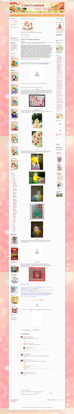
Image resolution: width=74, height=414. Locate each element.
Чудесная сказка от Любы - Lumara (14, 319)
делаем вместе (59, 84)
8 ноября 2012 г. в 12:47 (31, 347)
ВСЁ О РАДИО (39, 13)
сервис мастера (59, 104)
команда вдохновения (60, 95)
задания (58, 91)
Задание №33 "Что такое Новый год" (15, 186)
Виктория (37, 109)
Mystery (37, 149)
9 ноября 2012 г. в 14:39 (31, 372)
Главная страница (12, 13)
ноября (13, 180)
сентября (13, 220)
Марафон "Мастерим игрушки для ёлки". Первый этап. (14, 210)
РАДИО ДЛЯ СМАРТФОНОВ (47, 13)
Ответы (25, 341)
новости (58, 100)
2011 (12, 231)
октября (13, 219)
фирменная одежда (60, 108)
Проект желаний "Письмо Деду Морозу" (59, 68)
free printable (59, 56)
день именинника (59, 85)
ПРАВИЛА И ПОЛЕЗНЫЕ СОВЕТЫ (22, 13)
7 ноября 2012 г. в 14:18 (29, 336)
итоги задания (59, 92)
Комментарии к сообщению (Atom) (31, 394)
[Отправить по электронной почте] (34, 329)
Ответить (24, 339)
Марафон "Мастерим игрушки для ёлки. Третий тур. (14, 190)
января (13, 230)
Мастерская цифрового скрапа (59, 64)
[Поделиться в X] (36, 329)
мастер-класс (59, 98)
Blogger (52, 407)
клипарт (58, 93)
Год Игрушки (58, 59)
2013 (12, 176)
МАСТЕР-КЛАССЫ (32, 13)
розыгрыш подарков (60, 102)
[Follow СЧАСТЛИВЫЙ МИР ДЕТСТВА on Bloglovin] (15, 40)
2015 (12, 174)
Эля (26, 343)
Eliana (37, 239)
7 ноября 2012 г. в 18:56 (30, 343)
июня (13, 224)
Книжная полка (14, 181)
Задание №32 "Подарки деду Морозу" (14, 214)
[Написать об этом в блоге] (35, 329)
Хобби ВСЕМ (59, 182)
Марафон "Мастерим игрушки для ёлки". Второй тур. (14, 196)
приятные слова (59, 101)
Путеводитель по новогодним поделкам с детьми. (14, 203)
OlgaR (37, 89)
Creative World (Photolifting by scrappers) (59, 174)
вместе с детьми (59, 83)
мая (13, 225)
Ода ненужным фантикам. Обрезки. (14, 193)
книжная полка (59, 94)
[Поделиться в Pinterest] (38, 329)
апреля (13, 226)
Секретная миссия (59, 74)
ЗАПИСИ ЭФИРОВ (57, 13)
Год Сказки (58, 60)
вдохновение (59, 82)
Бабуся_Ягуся (25, 372)
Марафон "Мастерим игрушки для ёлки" (14, 217)
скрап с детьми (59, 105)
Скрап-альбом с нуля (60, 76)
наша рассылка (59, 99)
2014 (12, 175)
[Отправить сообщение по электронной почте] (32, 329)
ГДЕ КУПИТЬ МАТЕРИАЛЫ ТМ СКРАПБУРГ (17, 15)
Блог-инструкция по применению (60, 58)
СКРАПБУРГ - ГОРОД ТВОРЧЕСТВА (59, 165)
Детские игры (59, 61)
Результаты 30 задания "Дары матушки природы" (14, 207)
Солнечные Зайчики (60, 78)
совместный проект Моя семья (59, 107)
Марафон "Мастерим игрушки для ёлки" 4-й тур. (14, 183)
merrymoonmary (44, 407)
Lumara (24, 336)
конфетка (58, 97)
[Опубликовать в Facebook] (37, 329)
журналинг (58, 90)
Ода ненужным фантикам (59, 66)
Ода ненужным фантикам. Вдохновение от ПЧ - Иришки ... (15, 200)
